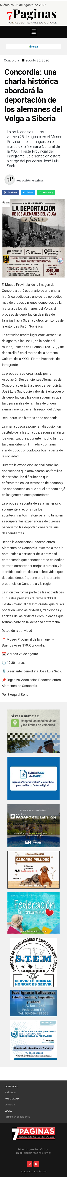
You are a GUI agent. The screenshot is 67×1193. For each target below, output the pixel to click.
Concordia (11, 60)
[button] (33, 32)
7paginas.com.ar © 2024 (34, 1171)
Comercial (10, 1104)
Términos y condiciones (17, 1116)
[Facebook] (36, 1164)
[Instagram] (29, 1164)
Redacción (10, 1092)
